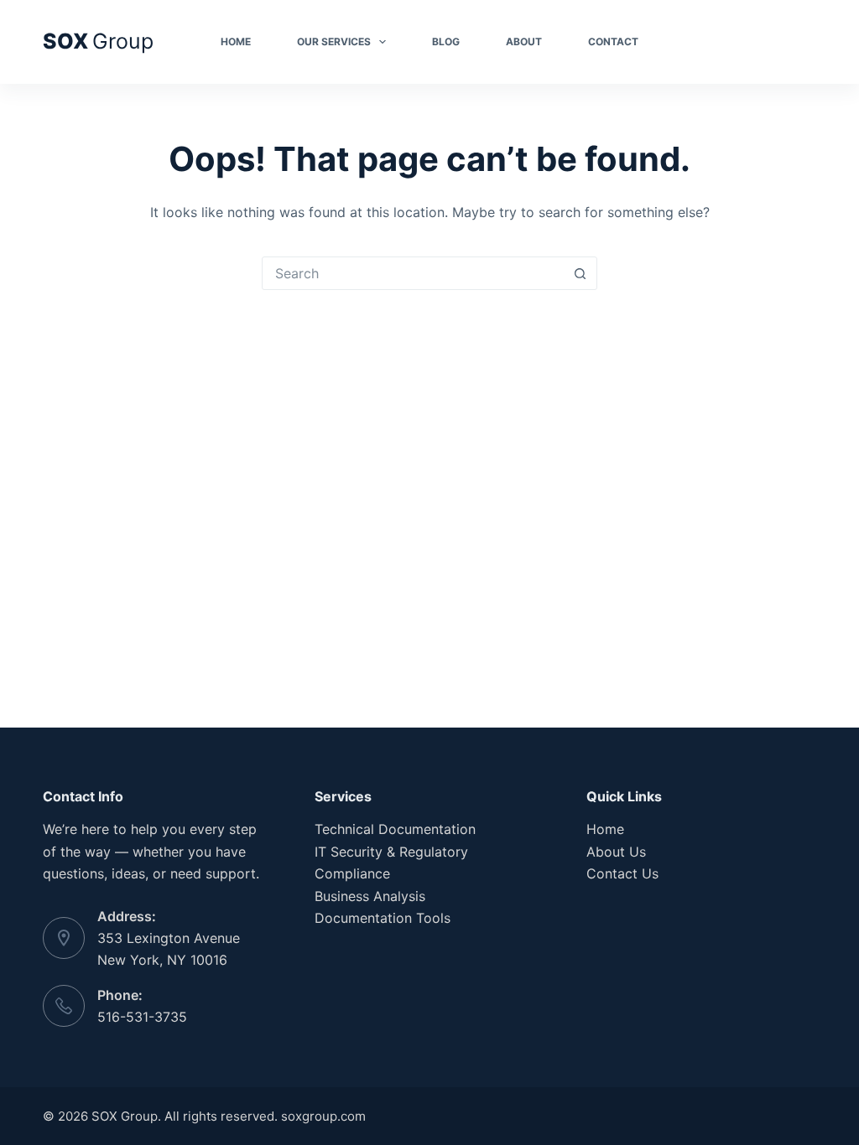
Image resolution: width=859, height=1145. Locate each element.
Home (236, 41)
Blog (446, 41)
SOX (98, 41)
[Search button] (579, 273)
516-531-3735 (142, 1016)
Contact (613, 41)
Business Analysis (370, 896)
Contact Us (622, 873)
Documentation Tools (382, 917)
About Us (616, 851)
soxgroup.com (323, 1116)
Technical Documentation (395, 829)
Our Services (334, 41)
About (524, 41)
